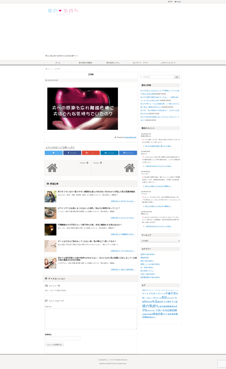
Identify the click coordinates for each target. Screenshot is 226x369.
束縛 (175, 307)
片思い (153, 310)
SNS (143, 290)
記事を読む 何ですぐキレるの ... (123, 201)
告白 (146, 301)
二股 (147, 298)
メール (162, 293)
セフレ (169, 290)
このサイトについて (168, 63)
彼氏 (161, 306)
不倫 (168, 293)
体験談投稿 (144, 258)
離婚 (148, 317)
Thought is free (121, 363)
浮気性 (149, 310)
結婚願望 (150, 314)
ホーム (57, 63)
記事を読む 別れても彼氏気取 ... (123, 269)
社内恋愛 (167, 310)
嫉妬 (159, 302)
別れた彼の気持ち (147, 261)
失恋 (154, 301)
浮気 (144, 310)
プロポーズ (154, 293)
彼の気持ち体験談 (85, 63)
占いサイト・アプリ (140, 63)
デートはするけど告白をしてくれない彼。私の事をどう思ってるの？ (87, 241)
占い (173, 298)
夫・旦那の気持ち (147, 267)
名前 (91, 334)
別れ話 (170, 298)
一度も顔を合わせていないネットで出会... (158, 166)
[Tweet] (54, 153)
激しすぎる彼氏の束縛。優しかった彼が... (158, 146)
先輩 (160, 298)
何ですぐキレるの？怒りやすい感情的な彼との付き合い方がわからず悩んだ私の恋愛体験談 (96, 192)
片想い (159, 310)
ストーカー (155, 290)
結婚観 (144, 314)
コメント (48, 307)
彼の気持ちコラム (113, 63)
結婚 (174, 310)
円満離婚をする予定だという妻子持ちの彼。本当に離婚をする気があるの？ (90, 225)
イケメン (148, 290)
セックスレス (163, 290)
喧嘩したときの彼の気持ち (150, 264)
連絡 (170, 314)
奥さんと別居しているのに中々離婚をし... (158, 186)
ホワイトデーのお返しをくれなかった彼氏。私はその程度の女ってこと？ (89, 208)
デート (145, 293)
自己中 (165, 314)
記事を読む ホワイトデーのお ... (123, 218)
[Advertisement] (113, 36)
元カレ (156, 298)
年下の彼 (174, 302)
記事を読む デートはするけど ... (123, 251)
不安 (173, 293)
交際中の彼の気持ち (147, 254)
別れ (165, 297)
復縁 (165, 306)
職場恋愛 (158, 314)
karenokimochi (130, 137)
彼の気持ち (150, 306)
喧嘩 (150, 302)
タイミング (174, 290)
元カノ (151, 298)
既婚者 (170, 306)
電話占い (153, 317)
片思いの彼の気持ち (147, 274)
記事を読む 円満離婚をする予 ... (123, 234)
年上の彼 (165, 302)
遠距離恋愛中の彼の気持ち (150, 277)
